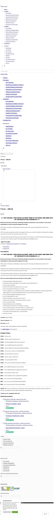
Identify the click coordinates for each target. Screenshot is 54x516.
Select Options (4, 165)
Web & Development (13, 92)
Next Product (6, 168)
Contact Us (7, 120)
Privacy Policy (7, 439)
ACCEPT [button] (15, 512)
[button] (1, 203)
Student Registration (8, 463)
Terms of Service (7, 441)
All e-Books (10, 101)
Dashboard (9, 126)
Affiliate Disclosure (8, 444)
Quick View (23, 399)
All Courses (9, 82)
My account (10, 131)
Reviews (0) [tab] (6, 248)
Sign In (8, 145)
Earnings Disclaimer (8, 443)
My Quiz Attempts (12, 140)
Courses (6, 80)
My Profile (9, 128)
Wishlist (8, 136)
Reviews (8, 138)
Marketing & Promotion (14, 89)
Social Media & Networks (14, 87)
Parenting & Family (12, 118)
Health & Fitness (11, 94)
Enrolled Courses (11, 133)
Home (5, 78)
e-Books (6, 99)
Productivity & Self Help (14, 96)
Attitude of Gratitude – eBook (13, 403)
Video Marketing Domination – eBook (15, 428)
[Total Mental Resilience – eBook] (19, 200)
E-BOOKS (23, 243)
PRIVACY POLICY (7, 512)
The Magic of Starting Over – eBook (15, 415)
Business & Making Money (15, 85)
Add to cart (5, 242)
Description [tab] (6, 246)
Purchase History (11, 143)
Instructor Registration (9, 465)
